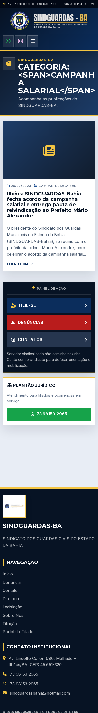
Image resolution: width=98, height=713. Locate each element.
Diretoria (11, 598)
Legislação (12, 606)
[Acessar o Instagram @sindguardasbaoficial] (20, 41)
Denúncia (12, 582)
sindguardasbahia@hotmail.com (40, 693)
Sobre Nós (13, 615)
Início (8, 573)
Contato (10, 590)
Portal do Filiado (18, 631)
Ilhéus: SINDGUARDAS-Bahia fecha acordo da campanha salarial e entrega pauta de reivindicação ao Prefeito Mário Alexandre (47, 204)
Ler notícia (17, 264)
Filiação (10, 623)
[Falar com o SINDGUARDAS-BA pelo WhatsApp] (8, 41)
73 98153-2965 (52, 413)
